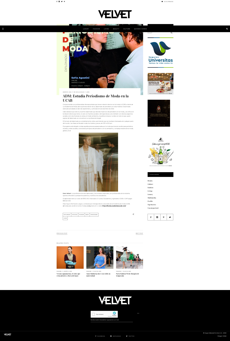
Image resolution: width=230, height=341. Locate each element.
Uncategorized (153, 208)
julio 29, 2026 (127, 271)
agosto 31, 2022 (67, 92)
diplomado (67, 214)
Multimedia (152, 198)
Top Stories (152, 205)
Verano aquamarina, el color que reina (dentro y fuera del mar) (68, 275)
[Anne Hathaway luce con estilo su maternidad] (99, 257)
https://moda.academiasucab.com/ (114, 206)
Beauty (150, 181)
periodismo (94, 214)
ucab (65, 218)
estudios (74, 214)
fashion (81, 214)
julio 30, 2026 (97, 271)
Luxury (150, 194)
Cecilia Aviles (79, 92)
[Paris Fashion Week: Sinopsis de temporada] (129, 257)
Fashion (59, 271)
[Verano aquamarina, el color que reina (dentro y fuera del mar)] (70, 257)
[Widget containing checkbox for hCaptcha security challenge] (104, 314)
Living (150, 191)
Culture (150, 184)
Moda (87, 214)
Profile (150, 201)
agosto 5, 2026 (68, 271)
